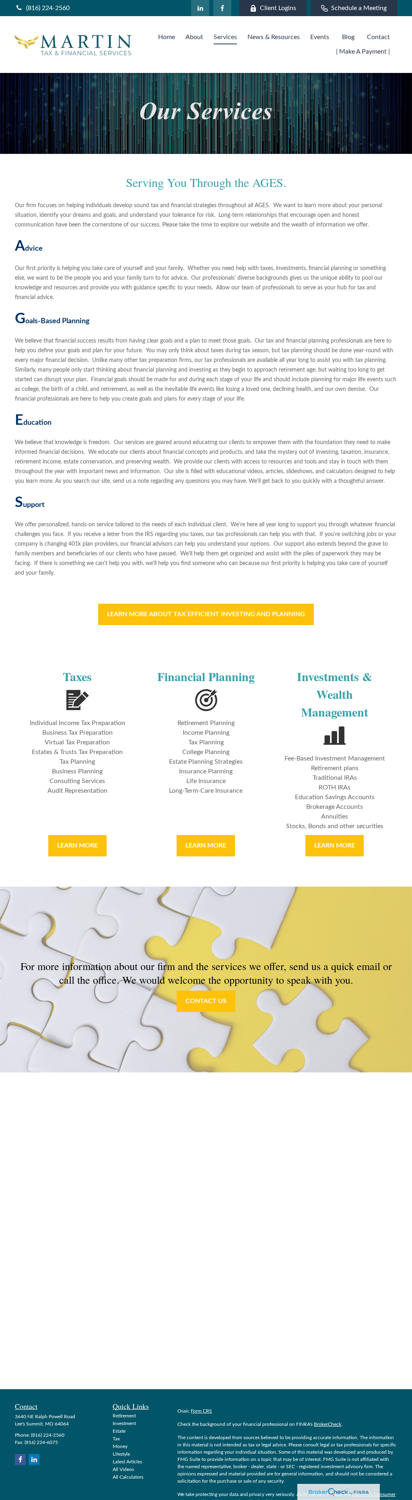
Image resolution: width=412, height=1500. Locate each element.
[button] (166, 37)
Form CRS (201, 1411)
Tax (116, 1438)
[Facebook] (222, 8)
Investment (124, 1423)
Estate (119, 1431)
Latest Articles (127, 1461)
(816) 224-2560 (48, 8)
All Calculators (128, 1477)
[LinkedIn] (200, 8)
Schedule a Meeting (359, 8)
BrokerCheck (327, 1424)
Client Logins (278, 8)
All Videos (123, 1469)
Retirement (124, 1415)
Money (120, 1446)
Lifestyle (121, 1454)
